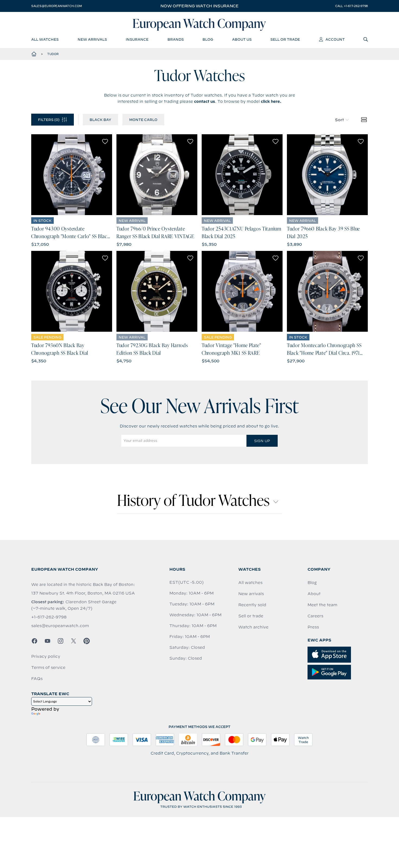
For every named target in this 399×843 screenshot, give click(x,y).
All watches (250, 582)
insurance (137, 39)
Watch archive (253, 627)
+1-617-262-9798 (48, 617)
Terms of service (48, 667)
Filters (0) (48, 120)
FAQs (37, 678)
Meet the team (322, 605)
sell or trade (285, 39)
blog (207, 39)
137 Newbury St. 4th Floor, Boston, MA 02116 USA (83, 593)
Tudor (53, 54)
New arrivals (251, 594)
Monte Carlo (143, 120)
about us (242, 39)
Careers (315, 616)
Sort (339, 120)
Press (313, 627)
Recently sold (252, 605)
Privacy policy (45, 656)
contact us (204, 101)
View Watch (71, 174)
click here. (271, 101)
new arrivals (92, 39)
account (335, 39)
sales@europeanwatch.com (56, 6)
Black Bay (100, 120)
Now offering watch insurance (199, 6)
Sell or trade (250, 616)
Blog (312, 582)
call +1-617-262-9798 (351, 6)
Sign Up (262, 441)
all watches (45, 39)
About (314, 594)
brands (175, 39)
